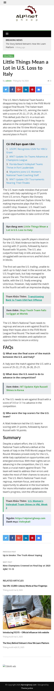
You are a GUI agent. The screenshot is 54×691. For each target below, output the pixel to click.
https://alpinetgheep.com (30, 518)
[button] (5, 2)
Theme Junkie (27, 688)
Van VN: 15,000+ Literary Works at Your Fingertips (25, 586)
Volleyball (8, 56)
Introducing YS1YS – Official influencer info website (26, 633)
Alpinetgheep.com (28, 684)
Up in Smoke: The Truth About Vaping (22, 555)
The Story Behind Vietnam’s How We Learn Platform (26, 643)
